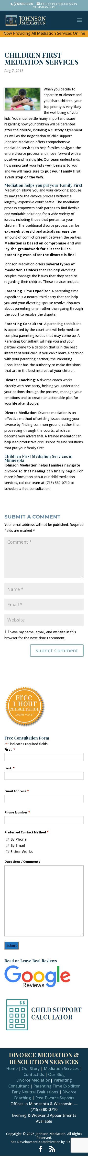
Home (12, 1068)
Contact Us (33, 1074)
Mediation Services (61, 1068)
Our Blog (56, 1074)
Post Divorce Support (54, 1098)
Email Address (16, 791)
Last (9, 768)
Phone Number (17, 812)
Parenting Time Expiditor (56, 1086)
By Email (18, 845)
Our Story (31, 1068)
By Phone (19, 839)
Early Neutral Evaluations (35, 1092)
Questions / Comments (22, 861)
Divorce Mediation (33, 1080)
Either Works (22, 851)
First (9, 749)
